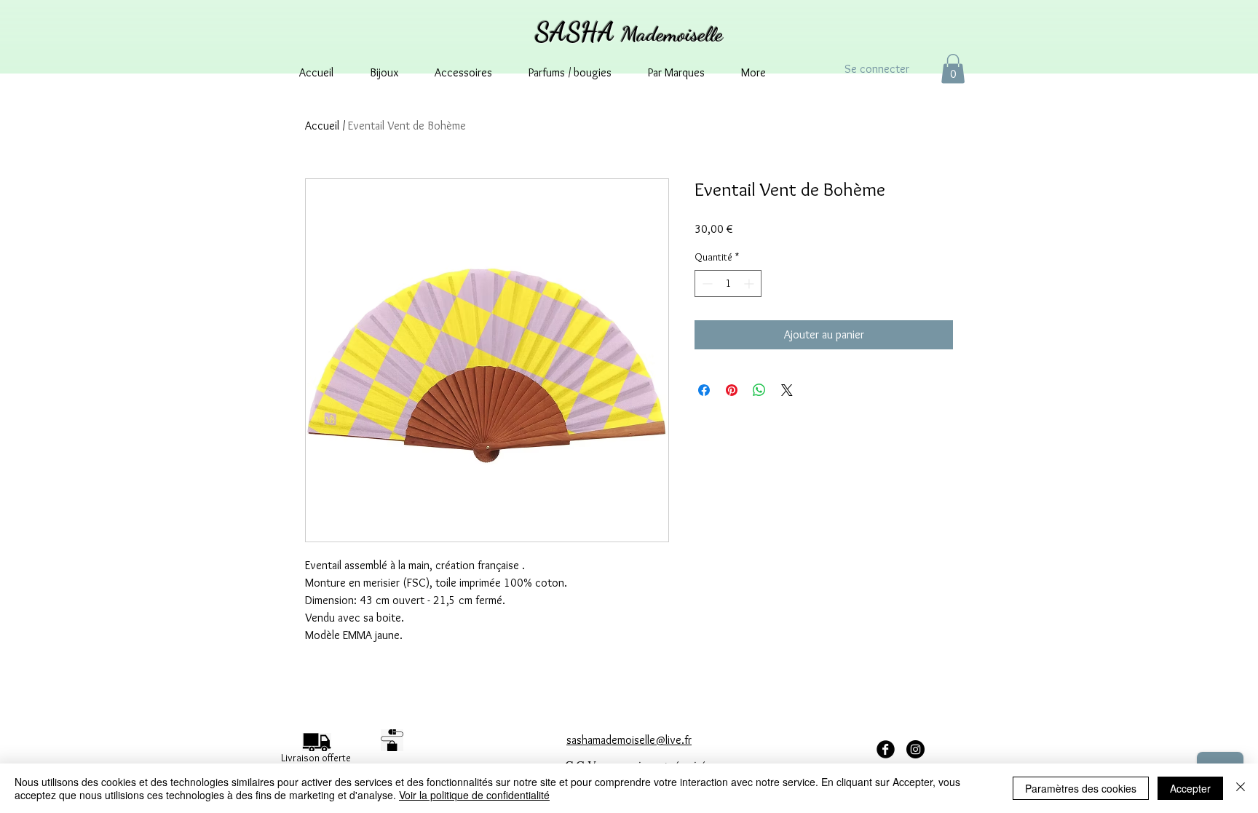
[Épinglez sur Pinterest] (731, 390)
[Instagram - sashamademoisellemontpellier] (915, 749)
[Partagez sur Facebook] (704, 390)
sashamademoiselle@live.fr (629, 740)
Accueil (322, 125)
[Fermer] (1240, 788)
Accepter (1190, 788)
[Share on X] (787, 390)
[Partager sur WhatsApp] (759, 390)
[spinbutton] (728, 283)
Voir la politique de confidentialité (474, 795)
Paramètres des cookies (1080, 788)
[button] (953, 69)
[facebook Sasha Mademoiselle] (886, 749)
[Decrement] (706, 283)
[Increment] (750, 283)
